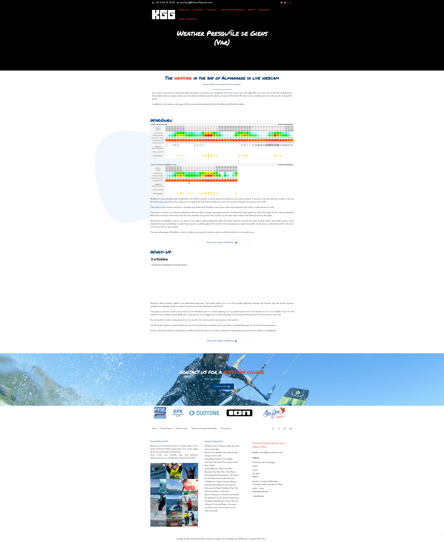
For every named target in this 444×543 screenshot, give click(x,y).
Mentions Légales (213, 539)
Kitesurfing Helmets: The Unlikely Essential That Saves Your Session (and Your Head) (221, 462)
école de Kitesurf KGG (160, 449)
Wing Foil (184, 10)
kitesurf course (181, 428)
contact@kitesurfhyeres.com (270, 453)
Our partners (226, 428)
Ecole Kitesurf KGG (197, 539)
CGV (224, 539)
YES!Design (242, 539)
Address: (256, 458)
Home (154, 428)
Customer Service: (260, 492)
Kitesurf (197, 10)
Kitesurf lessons (166, 428)
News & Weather (187, 19)
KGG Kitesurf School (232, 10)
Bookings (264, 10)
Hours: (255, 477)
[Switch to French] (281, 2)
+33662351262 (258, 496)
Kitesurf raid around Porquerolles (204, 428)
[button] (158, 471)
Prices (251, 10)
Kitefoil (211, 10)
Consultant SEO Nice (257, 539)
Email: (255, 453)
